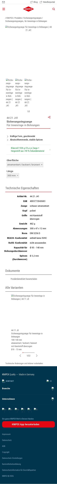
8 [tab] (26, 352)
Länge (10, 171)
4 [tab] (24, 352)
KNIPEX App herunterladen (25, 424)
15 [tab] (30, 352)
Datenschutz (7, 440)
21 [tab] (33, 352)
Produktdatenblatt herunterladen (24, 279)
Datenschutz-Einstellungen (12, 458)
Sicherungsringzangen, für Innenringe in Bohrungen (26, 21)
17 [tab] (31, 352)
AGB (3, 446)
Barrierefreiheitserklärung (11, 464)
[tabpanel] (28, 322)
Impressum (6, 434)
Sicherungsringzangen (32, 18)
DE (51, 381)
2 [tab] (23, 352)
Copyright (5, 452)
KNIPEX (9, 18)
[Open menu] (9, 9)
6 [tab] (25, 352)
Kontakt (10, 381)
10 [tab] (27, 352)
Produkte (18, 18)
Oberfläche (13, 160)
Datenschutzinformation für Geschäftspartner (19, 470)
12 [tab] (28, 352)
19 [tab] (32, 352)
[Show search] (53, 9)
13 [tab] (29, 352)
